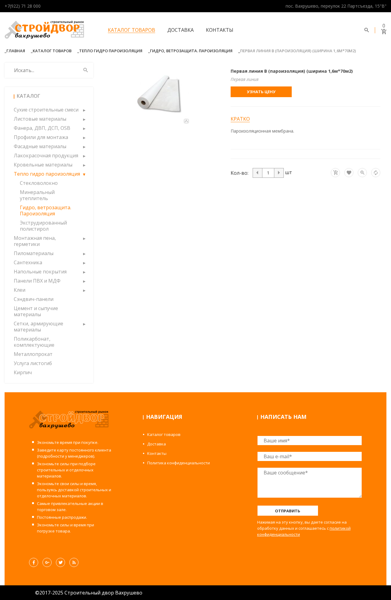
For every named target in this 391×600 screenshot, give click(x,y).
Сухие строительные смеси (46, 109)
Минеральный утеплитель (37, 195)
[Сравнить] (375, 172)
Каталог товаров (131, 30)
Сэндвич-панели (33, 299)
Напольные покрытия (40, 271)
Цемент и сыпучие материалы (36, 311)
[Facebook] (33, 562)
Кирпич (23, 372)
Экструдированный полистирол (43, 225)
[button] (84, 109)
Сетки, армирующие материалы (38, 326)
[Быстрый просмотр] (362, 172)
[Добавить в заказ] (335, 172)
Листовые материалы (40, 118)
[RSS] (74, 562)
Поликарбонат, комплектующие (34, 341)
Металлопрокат (33, 354)
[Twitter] (60, 562)
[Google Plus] (47, 562)
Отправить (287, 511)
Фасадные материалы (40, 146)
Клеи (19, 290)
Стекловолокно (39, 183)
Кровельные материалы (43, 164)
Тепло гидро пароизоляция (110, 50)
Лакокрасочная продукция (46, 155)
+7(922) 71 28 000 (23, 6)
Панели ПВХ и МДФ (37, 280)
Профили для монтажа (41, 137)
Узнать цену (261, 91)
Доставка (180, 30)
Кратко (240, 119)
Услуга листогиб (33, 363)
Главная (15, 50)
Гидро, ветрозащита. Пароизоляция (191, 50)
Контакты (219, 30)
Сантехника (28, 262)
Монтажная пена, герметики (35, 241)
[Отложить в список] (348, 172)
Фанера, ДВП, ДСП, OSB (42, 128)
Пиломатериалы (33, 253)
